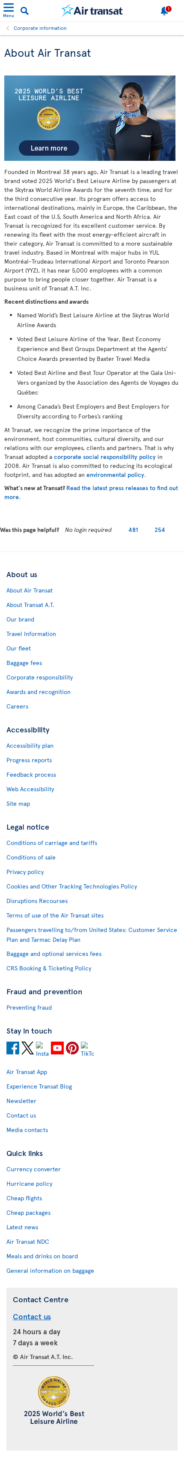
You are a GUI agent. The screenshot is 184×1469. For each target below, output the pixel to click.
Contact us (21, 1115)
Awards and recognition (38, 692)
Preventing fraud (29, 1007)
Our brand (20, 619)
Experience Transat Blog (39, 1086)
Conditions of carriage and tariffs (51, 843)
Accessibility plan (29, 745)
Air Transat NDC (27, 1241)
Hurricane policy (29, 1183)
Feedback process (31, 774)
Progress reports (29, 760)
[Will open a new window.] (12, 1049)
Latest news (22, 1227)
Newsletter (21, 1101)
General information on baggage (50, 1270)
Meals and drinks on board (42, 1256)
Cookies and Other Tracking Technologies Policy (71, 886)
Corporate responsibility (39, 677)
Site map (18, 803)
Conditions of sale (31, 857)
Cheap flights (24, 1198)
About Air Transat (29, 590)
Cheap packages (28, 1212)
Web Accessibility (30, 789)
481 (133, 529)
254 (159, 529)
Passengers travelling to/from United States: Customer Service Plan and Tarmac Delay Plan (91, 935)
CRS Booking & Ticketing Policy (48, 968)
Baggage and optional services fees (53, 953)
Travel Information (31, 634)
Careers (17, 706)
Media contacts (27, 1130)
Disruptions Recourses (37, 901)
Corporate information (40, 27)
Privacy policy (25, 872)
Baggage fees (24, 663)
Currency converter (33, 1169)
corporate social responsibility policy (105, 457)
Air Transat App (26, 1072)
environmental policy (115, 474)
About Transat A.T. (30, 605)
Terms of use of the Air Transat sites (55, 915)
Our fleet (18, 648)
